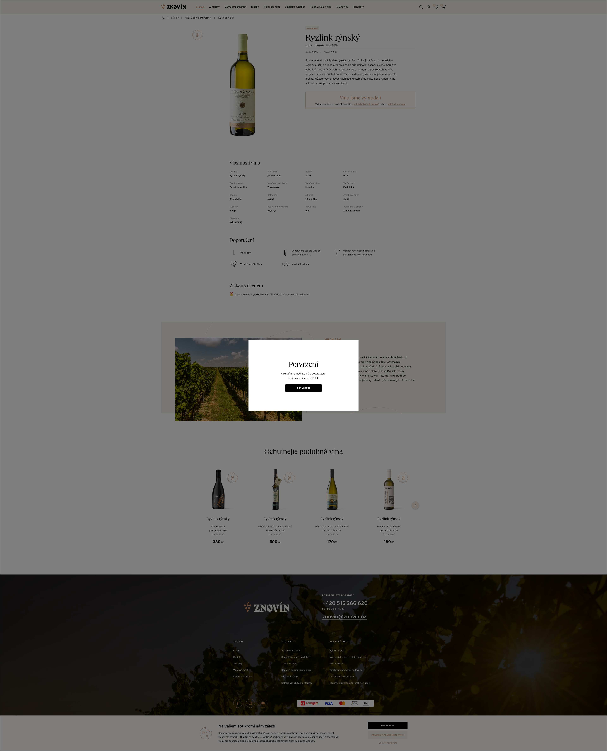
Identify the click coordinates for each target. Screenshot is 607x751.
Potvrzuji (303, 388)
